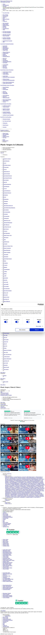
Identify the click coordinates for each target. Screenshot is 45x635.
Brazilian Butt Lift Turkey (7, 562)
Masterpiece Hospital (7, 580)
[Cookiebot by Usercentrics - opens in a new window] (38, 304)
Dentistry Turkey (6, 561)
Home (4, 139)
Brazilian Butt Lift (6, 56)
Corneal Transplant (6, 111)
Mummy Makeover (6, 52)
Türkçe (10, 8)
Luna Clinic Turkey (6, 572)
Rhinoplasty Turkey (6, 550)
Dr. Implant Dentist (6, 578)
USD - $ (7, 10)
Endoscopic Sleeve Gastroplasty (9, 77)
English (8, 7)
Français (38, 7)
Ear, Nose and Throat (7, 121)
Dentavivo (5, 574)
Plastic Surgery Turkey (7, 564)
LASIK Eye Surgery (6, 105)
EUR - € (4, 9)
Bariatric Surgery (6, 25)
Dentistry (4, 26)
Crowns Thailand (6, 597)
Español (30, 7)
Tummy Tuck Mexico (7, 586)
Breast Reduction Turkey (7, 552)
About (4, 4)
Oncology (5, 127)
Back (6, 475)
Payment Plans (5, 518)
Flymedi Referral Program (7, 517)
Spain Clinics (5, 540)
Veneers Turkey (6, 556)
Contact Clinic (3, 404)
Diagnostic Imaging (6, 119)
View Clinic (2, 402)
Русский (18, 8)
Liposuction (5, 45)
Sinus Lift (4, 96)
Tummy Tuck (5, 50)
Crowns (4, 101)
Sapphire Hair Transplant (7, 40)
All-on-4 (4, 91)
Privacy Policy (5, 522)
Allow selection (22, 329)
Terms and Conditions (7, 523)
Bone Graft (5, 92)
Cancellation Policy (6, 524)
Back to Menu (7, 615)
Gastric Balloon (6, 74)
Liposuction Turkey (6, 558)
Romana (23, 7)
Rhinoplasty (5, 46)
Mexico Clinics (5, 541)
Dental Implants (6, 87)
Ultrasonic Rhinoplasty (7, 61)
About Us (4, 16)
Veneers (4, 88)
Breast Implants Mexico (7, 588)
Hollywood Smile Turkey (7, 565)
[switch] (17, 322)
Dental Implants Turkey (7, 555)
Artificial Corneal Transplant (8, 115)
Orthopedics (5, 123)
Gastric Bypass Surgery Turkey (8, 560)
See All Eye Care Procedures (5, 117)
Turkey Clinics (5, 539)
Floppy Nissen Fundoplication (8, 82)
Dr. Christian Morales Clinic (8, 579)
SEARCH (2, 130)
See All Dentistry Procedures (5, 103)
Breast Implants (6, 48)
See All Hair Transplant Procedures (6, 43)
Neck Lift (4, 65)
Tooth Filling (5, 93)
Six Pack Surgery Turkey (7, 567)
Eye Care (4, 27)
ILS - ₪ (17, 10)
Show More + (3, 372)
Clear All (2, 152)
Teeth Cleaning (5, 100)
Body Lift (4, 58)
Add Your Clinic (6, 526)
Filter (1, 391)
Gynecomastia (5, 64)
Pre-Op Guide (5, 15)
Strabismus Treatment (7, 113)
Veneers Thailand (6, 594)
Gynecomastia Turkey (7, 553)
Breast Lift (5, 55)
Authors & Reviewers (7, 516)
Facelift (4, 54)
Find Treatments (6, 5)
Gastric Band (5, 76)
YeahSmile (5, 577)
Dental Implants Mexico (7, 585)
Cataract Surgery (6, 106)
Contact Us (5, 21)
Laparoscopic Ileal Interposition (8, 80)
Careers (4, 519)
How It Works (5, 14)
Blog (4, 20)
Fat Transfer (5, 62)
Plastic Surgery (5, 24)
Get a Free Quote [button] (6, 12)
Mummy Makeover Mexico (8, 587)
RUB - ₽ (28, 10)
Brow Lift (5, 66)
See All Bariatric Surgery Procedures (7, 85)
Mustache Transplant (6, 38)
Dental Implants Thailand (7, 596)
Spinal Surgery (5, 125)
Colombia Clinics (6, 545)
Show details (38, 326)
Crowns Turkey (6, 557)
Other (4, 29)
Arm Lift (4, 59)
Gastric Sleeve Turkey (7, 549)
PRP (4, 41)
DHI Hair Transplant (6, 34)
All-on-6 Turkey (6, 566)
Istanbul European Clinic (7, 573)
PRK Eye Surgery (6, 109)
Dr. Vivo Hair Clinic (6, 575)
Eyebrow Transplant (6, 37)
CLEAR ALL (8, 473)
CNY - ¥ (14, 10)
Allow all (36, 329)
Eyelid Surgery (5, 53)
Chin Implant (5, 60)
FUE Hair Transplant (7, 31)
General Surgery (6, 28)
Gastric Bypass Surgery (7, 71)
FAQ (4, 17)
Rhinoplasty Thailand (7, 593)
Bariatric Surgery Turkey (7, 559)
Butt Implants (5, 49)
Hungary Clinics (6, 544)
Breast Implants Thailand (7, 595)
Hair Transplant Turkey (7, 563)
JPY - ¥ (20, 10)
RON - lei (24, 10)
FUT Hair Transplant (7, 32)
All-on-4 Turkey (6, 568)
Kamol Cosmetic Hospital (7, 581)
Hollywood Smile (6, 97)
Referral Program (6, 19)
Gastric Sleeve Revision (7, 83)
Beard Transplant (6, 35)
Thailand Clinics (6, 543)
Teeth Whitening (6, 95)
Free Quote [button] (8, 2)
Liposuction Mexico (6, 589)
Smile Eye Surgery (6, 108)
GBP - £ (11, 10)
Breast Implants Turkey (7, 551)
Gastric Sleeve (5, 72)
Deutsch (15, 7)
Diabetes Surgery (6, 79)
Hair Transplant (6, 23)
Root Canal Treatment (7, 99)
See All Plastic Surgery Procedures (6, 69)
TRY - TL (32, 10)
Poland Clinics (5, 542)
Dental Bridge (5, 89)
